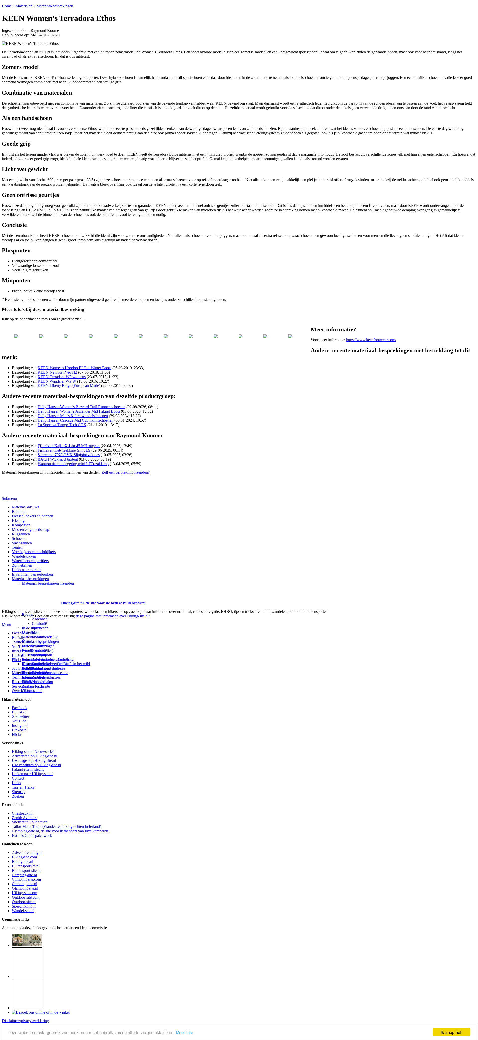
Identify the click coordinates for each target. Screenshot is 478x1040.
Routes (27, 614)
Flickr (16, 660)
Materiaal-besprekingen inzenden (48, 583)
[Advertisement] (31, 597)
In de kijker (31, 628)
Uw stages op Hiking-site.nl (34, 760)
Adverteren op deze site (50, 659)
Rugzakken (21, 534)
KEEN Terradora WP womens (62, 377)
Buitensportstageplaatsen (41, 677)
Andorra (38, 646)
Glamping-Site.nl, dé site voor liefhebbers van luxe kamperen (60, 831)
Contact (28, 691)
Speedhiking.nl (24, 906)
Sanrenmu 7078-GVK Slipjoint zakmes (69, 455)
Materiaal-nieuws (25, 507)
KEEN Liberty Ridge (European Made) (69, 385)
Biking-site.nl (22, 861)
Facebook (19, 633)
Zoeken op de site (36, 686)
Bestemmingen (33, 641)
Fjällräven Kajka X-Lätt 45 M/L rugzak (69, 446)
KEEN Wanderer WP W (57, 381)
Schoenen (19, 538)
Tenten (17, 547)
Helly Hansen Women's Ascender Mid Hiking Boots (79, 411)
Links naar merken (26, 570)
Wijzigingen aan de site (50, 673)
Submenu (9, 498)
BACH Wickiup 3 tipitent (58, 459)
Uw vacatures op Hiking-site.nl (36, 765)
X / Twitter (20, 716)
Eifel (35, 632)
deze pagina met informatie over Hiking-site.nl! (113, 616)
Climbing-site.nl (24, 884)
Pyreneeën (40, 628)
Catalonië (39, 623)
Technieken (21, 677)
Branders (19, 511)
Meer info (184, 1032)
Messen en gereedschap (30, 529)
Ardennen (40, 619)
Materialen (24, 6)
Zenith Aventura (24, 818)
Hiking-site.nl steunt (28, 769)
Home (7, 6)
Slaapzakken (22, 543)
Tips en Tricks (23, 787)
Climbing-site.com (26, 879)
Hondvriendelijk (45, 637)
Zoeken (18, 796)
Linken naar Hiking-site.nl (32, 774)
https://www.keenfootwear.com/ (371, 340)
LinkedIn (19, 730)
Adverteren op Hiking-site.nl (34, 756)
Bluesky (18, 712)
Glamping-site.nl (25, 888)
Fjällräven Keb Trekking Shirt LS (64, 450)
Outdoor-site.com (25, 897)
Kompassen (21, 525)
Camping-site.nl (24, 875)
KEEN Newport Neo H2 (57, 372)
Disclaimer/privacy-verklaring (25, 1021)
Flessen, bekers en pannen (32, 516)
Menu (6, 624)
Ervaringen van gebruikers (33, 574)
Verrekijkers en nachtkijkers (34, 552)
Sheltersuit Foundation (29, 822)
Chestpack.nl (22, 813)
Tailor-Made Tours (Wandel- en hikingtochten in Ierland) (56, 826)
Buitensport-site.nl (26, 870)
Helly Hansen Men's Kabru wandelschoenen (73, 416)
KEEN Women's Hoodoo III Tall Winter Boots (74, 368)
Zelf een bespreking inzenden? (126, 472)
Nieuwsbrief (31, 682)
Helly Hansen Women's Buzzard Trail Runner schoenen (81, 407)
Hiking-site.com (24, 893)
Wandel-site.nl (23, 911)
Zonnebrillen (22, 565)
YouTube (19, 721)
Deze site (29, 650)
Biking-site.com (24, 857)
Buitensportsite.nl (25, 866)
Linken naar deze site (48, 668)
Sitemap (28, 677)
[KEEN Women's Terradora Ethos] (16, 328)
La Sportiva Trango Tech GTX (62, 425)
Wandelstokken (24, 556)
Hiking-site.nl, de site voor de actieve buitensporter (103, 603)
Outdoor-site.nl (24, 902)
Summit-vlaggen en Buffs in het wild (61, 664)
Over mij (39, 655)
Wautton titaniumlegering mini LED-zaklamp (73, 464)
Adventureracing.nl (27, 852)
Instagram (19, 651)
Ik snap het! (452, 1032)
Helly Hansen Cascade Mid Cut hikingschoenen (75, 420)
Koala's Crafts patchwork (32, 835)
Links (16, 783)
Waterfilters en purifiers (30, 561)
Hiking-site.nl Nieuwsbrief (33, 751)
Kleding (18, 520)
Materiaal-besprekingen (54, 6)
